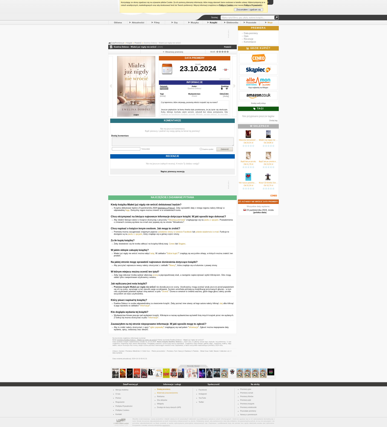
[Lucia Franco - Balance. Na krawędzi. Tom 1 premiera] (202, 369)
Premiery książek (247, 404)
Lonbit (126, 423)
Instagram (203, 394)
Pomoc (118, 398)
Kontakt (118, 414)
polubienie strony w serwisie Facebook (175, 232)
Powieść (227, 47)
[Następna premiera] (234, 86)
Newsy (172, 265)
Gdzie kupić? (173, 253)
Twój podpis (145, 149)
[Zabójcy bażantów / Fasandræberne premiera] (115, 369)
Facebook (203, 390)
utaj (221, 303)
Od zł (248, 143)
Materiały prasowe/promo (167, 393)
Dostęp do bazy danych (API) (169, 407)
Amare (194, 96)
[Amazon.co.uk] (258, 93)
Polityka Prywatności (123, 406)
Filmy (157, 22)
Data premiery (251, 33)
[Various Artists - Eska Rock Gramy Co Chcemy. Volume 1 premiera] (232, 369)
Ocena (165, 291)
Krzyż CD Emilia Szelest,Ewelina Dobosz (268, 183)
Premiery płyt (245, 400)
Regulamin (120, 402)
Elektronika (232, 22)
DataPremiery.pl (130, 384)
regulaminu (166, 425)
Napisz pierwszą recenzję (172, 171)
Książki (213, 22)
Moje (270, 22)
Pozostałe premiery (248, 411)
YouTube (202, 398)
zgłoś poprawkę (224, 79)
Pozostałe (251, 22)
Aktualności (138, 22)
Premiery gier (245, 389)
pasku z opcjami (211, 220)
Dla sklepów (162, 400)
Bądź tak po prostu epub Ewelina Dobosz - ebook (268, 161)
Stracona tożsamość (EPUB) (248, 140)
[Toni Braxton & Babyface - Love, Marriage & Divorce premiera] (151, 369)
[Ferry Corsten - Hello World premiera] (270, 369)
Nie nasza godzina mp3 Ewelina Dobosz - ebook (248, 183)
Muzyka (195, 22)
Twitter (201, 402)
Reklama (160, 396)
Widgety (160, 404)
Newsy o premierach (248, 415)
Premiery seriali (246, 393)
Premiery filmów (246, 396)
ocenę (155, 275)
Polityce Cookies (226, 5)
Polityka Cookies (122, 410)
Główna (118, 22)
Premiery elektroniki (248, 407)
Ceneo (172, 244)
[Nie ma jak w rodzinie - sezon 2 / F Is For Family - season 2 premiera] (263, 369)
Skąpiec (181, 244)
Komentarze (250, 41)
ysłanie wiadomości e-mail (207, 232)
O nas (117, 394)
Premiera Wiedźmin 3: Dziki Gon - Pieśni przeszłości (145, 351)
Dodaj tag (273, 120)
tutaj (152, 253)
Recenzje (248, 39)
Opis (246, 36)
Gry (176, 22)
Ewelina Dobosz (194, 88)
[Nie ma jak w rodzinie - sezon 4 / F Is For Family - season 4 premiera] (224, 369)
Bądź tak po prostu (248, 161)
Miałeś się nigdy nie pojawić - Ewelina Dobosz (268, 140)
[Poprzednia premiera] (110, 86)
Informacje (144, 306)
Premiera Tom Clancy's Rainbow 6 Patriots (183, 351)
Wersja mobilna (121, 390)
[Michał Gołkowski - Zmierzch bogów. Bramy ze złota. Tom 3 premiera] (144, 369)
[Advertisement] (172, 34)
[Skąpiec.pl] (258, 66)
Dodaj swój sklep (258, 103)
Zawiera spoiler (207, 149)
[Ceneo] (258, 55)
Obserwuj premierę (176, 220)
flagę (127, 210)
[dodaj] (163, 96)
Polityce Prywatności (253, 5)
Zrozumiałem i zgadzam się (248, 9)
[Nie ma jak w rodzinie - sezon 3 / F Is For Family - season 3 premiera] (240, 369)
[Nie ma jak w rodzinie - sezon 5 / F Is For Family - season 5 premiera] (255, 369)
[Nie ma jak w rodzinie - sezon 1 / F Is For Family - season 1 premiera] (247, 369)
